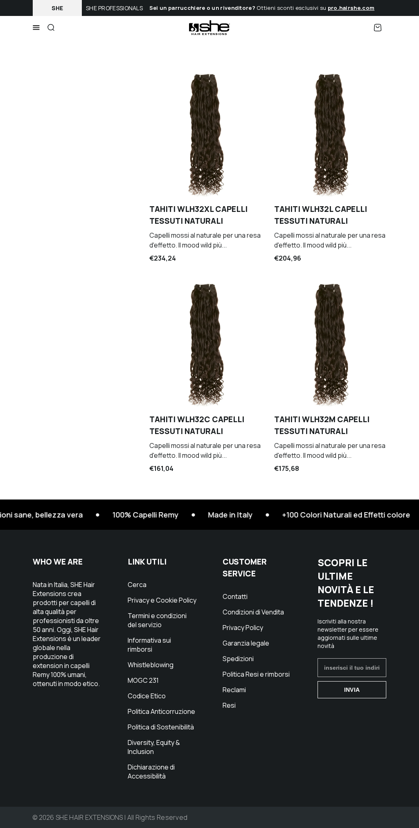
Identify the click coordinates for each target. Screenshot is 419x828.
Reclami (234, 689)
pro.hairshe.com (351, 7)
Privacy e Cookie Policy (162, 600)
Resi (229, 705)
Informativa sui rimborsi (149, 645)
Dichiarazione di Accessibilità (151, 772)
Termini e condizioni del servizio (157, 620)
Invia (352, 689)
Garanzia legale (246, 643)
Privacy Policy (243, 627)
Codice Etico (147, 695)
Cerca (137, 584)
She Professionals (114, 8)
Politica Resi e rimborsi (256, 674)
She (57, 8)
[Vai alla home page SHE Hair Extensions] (209, 27)
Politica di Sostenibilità (161, 726)
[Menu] (36, 27)
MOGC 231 (143, 680)
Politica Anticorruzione (161, 711)
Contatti (235, 596)
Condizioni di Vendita (253, 612)
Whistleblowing (150, 664)
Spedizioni (238, 658)
